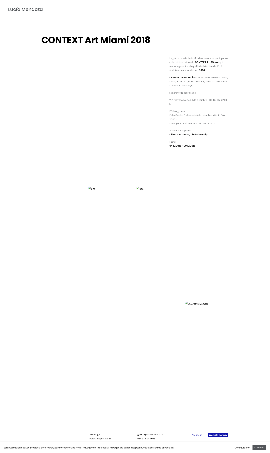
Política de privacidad (100, 438)
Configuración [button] (242, 447)
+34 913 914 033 (146, 438)
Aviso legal (94, 434)
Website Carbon (218, 435)
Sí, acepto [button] (259, 447)
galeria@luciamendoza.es (150, 434)
